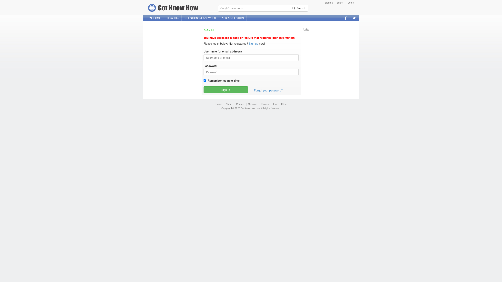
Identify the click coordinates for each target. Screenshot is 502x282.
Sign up (329, 2)
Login (351, 2)
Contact (240, 104)
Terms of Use (280, 104)
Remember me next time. (223, 80)
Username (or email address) (223, 51)
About (229, 104)
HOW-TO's (173, 18)
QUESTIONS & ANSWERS (200, 18)
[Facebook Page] (346, 18)
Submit (340, 2)
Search (300, 8)
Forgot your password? (268, 90)
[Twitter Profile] (354, 18)
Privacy (265, 104)
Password (210, 66)
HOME (156, 18)
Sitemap (252, 104)
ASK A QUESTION (233, 18)
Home (219, 104)
